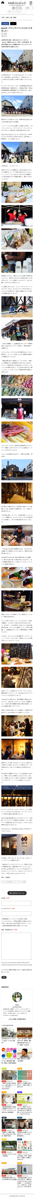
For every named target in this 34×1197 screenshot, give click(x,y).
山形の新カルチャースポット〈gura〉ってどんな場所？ (9, 1041)
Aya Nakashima (14, 1015)
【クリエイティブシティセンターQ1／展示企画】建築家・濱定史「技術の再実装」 (9, 1061)
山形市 (9, 882)
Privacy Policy (10, 965)
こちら (16, 873)
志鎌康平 (7, 877)
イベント (4, 882)
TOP (2, 17)
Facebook (5, 23)
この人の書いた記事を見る (17, 1019)
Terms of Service (23, 965)
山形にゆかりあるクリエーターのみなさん (13, 134)
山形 (7, 17)
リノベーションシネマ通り (19, 882)
